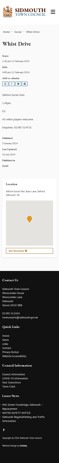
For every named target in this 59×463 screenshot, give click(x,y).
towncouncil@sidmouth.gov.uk (20, 317)
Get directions (17, 250)
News (5, 340)
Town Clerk (8, 386)
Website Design (9, 445)
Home (5, 335)
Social (5, 165)
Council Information (13, 374)
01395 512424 (11, 313)
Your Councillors (11, 382)
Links (5, 344)
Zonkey (23, 445)
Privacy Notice (10, 352)
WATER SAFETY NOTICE (16, 413)
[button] (29, 219)
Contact (6, 348)
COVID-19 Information (15, 378)
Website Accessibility (14, 356)
